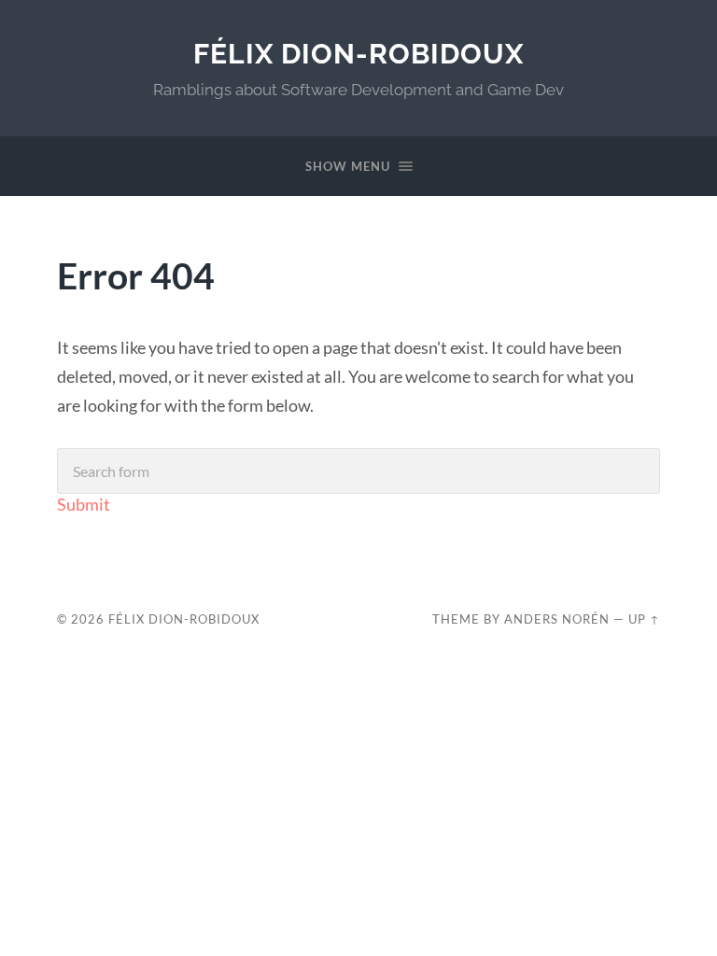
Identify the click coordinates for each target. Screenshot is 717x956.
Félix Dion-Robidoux (358, 53)
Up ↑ (644, 619)
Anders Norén (557, 619)
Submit (83, 504)
